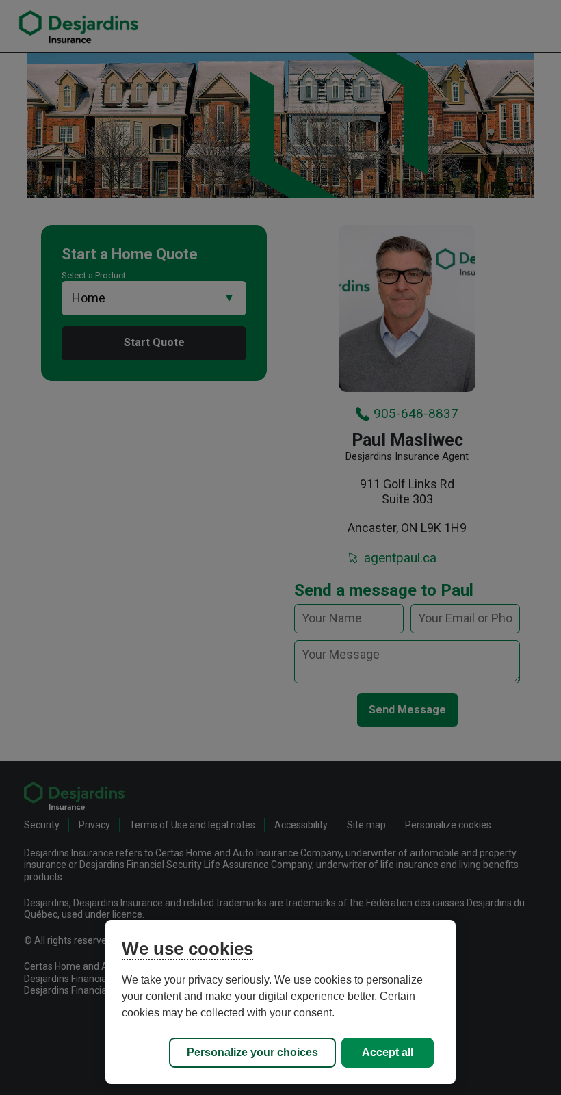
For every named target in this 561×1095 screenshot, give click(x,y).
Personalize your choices (252, 1052)
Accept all (387, 1052)
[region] (280, 1002)
